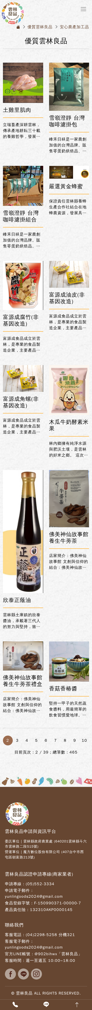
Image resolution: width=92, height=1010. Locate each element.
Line (23, 974)
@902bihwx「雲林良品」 (58, 954)
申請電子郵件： (19, 890)
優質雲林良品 (40, 27)
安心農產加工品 (74, 27)
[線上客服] (46, 1005)
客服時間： (15, 960)
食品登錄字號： (19, 903)
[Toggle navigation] (83, 9)
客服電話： (15, 934)
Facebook (10, 974)
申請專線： (15, 884)
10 (84, 740)
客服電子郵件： (19, 941)
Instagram (36, 974)
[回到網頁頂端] (77, 1005)
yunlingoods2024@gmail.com (34, 896)
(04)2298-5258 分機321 (50, 934)
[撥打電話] (15, 1005)
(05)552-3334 (40, 884)
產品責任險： (17, 909)
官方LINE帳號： (20, 954)
